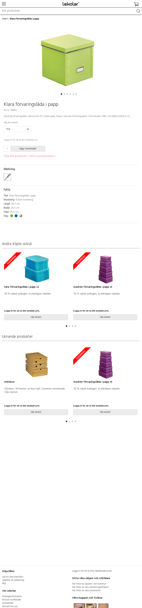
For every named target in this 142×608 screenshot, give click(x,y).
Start (5, 18)
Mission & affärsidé (11, 600)
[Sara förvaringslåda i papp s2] (36, 269)
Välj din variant (11, 123)
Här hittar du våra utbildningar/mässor (90, 587)
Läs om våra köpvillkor (12, 577)
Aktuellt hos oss (10, 606)
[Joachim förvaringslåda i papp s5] (105, 269)
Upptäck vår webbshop (13, 580)
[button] (61, 94)
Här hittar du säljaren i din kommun (89, 584)
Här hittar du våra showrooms (86, 591)
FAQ (4, 584)
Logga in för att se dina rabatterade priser (92, 571)
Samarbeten (8, 603)
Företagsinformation (12, 596)
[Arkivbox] (36, 364)
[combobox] (71, 11)
